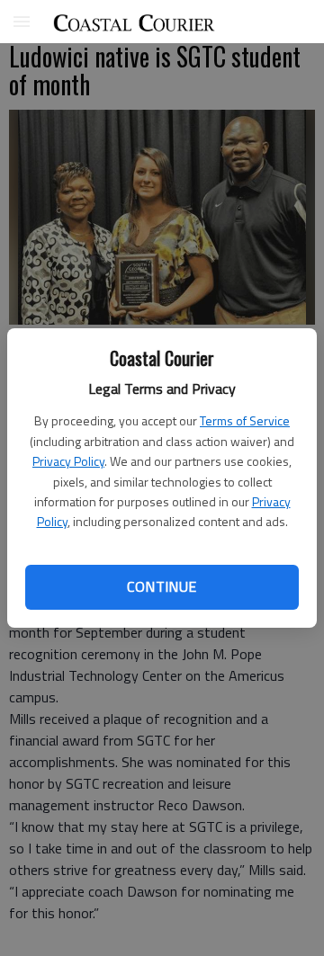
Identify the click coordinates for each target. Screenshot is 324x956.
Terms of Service (245, 420)
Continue (161, 586)
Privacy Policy (68, 460)
